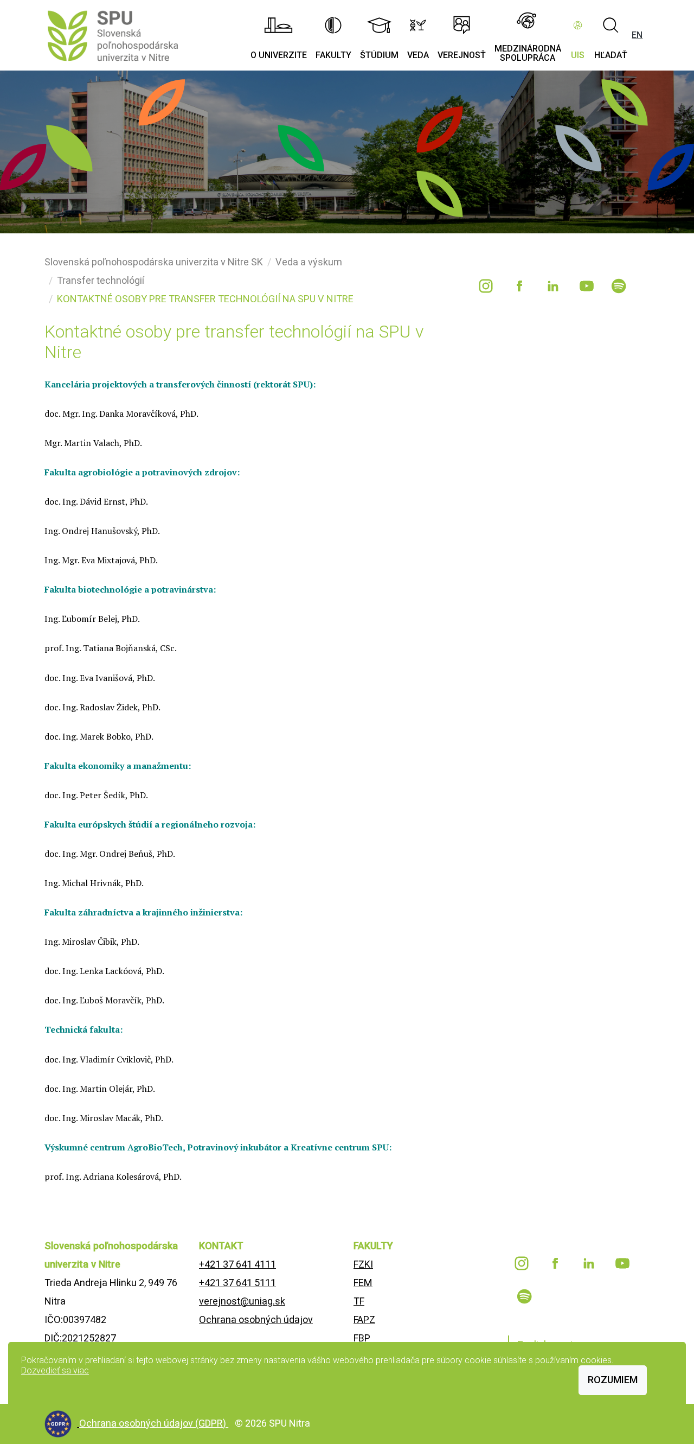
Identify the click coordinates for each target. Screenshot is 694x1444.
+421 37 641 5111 (237, 1282)
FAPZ (364, 1319)
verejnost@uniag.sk (242, 1301)
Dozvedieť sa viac (55, 1370)
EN (637, 35)
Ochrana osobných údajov (256, 1319)
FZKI (363, 1264)
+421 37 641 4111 (237, 1264)
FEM (363, 1282)
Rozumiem (613, 1379)
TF (359, 1301)
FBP (362, 1338)
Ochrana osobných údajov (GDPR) (153, 1423)
